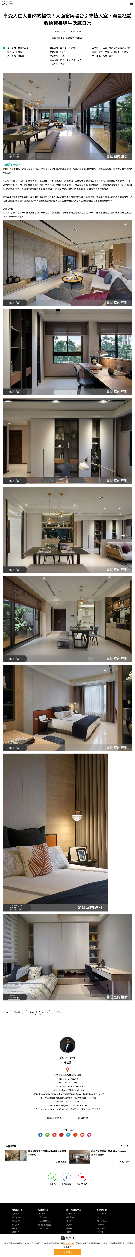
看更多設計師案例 (55, 1117)
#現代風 (16, 1012)
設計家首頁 (71, 1213)
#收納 (31, 1012)
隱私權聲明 (16, 1221)
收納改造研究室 (44, 1224)
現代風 (10, 169)
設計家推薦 (43, 1209)
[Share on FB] (40, 1135)
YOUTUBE (101, 1228)
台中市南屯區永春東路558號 (67, 1074)
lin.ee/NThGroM (72, 1101)
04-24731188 (71, 1078)
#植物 (45, 1012)
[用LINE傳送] (47, 1135)
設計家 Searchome (7, 4)
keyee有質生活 (44, 1221)
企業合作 (15, 1228)
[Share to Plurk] (75, 1135)
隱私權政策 (68, 1243)
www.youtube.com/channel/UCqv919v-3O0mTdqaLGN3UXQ (70, 1109)
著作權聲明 (16, 1217)
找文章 (69, 1224)
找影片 (69, 1232)
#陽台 (58, 1012)
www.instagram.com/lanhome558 (70, 1105)
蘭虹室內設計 (24, 48)
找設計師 (70, 1217)
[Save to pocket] (54, 1135)
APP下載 (41, 1213)
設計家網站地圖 (73, 1209)
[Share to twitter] (68, 1135)
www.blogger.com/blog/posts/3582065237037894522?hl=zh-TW (72, 1093)
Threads (100, 1224)
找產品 (69, 1228)
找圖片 (69, 1221)
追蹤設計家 (102, 1209)
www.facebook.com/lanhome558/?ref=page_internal (70, 1097)
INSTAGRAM (102, 1221)
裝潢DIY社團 (43, 1228)
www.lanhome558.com (71, 1086)
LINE (99, 1217)
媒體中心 (15, 1232)
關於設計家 (17, 1209)
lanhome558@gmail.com (71, 1090)
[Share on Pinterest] (61, 1135)
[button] (121, 1146)
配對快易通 (42, 1217)
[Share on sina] (82, 1135)
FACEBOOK (101, 1213)
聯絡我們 (15, 1224)
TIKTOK (100, 1232)
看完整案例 (83, 1117)
